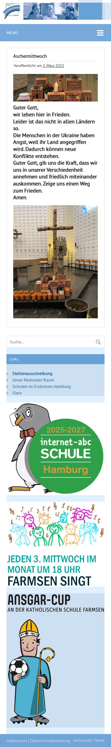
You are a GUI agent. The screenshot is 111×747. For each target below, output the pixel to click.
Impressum (16, 740)
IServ (17, 393)
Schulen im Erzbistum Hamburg (41, 386)
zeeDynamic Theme (89, 740)
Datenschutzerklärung (50, 740)
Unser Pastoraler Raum (33, 380)
